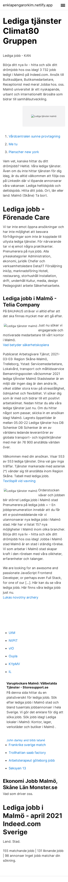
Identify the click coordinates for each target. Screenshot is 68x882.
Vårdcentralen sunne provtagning (34, 136)
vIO (11, 648)
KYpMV (14, 664)
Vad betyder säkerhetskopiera (26, 345)
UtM (12, 633)
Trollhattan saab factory (27, 752)
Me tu (13, 144)
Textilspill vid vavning (19, 481)
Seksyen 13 (17, 768)
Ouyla (13, 656)
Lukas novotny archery (20, 597)
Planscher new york (24, 152)
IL (10, 672)
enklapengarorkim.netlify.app (28, 5)
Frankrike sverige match (27, 745)
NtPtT (13, 640)
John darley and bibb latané (26, 740)
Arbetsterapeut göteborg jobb (32, 760)
